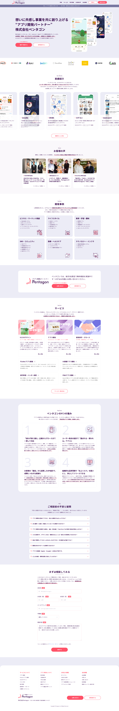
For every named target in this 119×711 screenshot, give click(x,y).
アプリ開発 (22, 675)
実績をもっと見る (59, 136)
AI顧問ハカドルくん (24, 689)
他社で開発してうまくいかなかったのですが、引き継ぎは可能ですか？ (52, 540)
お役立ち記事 (64, 677)
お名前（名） (65, 596)
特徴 (61, 2)
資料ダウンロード (65, 679)
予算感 (40, 614)
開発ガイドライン (45, 684)
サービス (66, 2)
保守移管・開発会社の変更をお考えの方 (70, 6)
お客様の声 (78, 2)
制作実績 (72, 2)
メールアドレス (43, 605)
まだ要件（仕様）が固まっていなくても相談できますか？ (49, 524)
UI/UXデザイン (23, 679)
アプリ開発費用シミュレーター (68, 682)
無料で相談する (24, 45)
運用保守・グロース (24, 686)
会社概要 (85, 2)
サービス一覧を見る (59, 391)
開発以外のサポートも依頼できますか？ (44, 545)
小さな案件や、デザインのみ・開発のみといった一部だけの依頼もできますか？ (55, 535)
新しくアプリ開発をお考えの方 (51, 6)
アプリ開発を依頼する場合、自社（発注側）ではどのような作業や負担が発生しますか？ (58, 529)
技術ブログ (43, 682)
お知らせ (84, 677)
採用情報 (84, 682)
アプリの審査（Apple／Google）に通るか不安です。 (48, 551)
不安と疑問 (43, 679)
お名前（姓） (42, 596)
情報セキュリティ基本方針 (88, 684)
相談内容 (41, 622)
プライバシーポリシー (54, 644)
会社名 (40, 588)
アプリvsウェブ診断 (66, 684)
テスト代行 (22, 682)
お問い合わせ (102, 2)
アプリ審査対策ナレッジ (46, 686)
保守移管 (22, 684)
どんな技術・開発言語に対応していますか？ (45, 556)
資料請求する (41, 45)
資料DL (92, 2)
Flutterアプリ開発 (24, 677)
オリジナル (63, 675)
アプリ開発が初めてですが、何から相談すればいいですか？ (49, 518)
